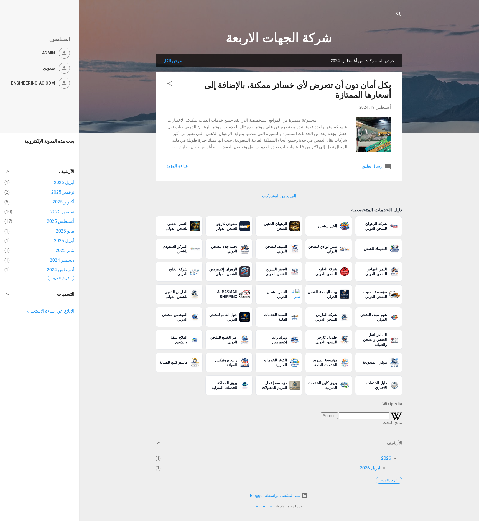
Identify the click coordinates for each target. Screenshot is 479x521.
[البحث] (399, 15)
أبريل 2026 (370, 468)
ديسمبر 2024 (62, 260)
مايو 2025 (65, 231)
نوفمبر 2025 (62, 192)
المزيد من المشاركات (279, 196)
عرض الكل (172, 60)
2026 (386, 458)
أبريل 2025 (64, 240)
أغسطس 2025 (60, 221)
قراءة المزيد (177, 166)
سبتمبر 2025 (62, 211)
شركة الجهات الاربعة (279, 37)
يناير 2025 (65, 250)
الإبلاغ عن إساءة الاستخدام (50, 311)
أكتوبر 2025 (63, 202)
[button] (170, 84)
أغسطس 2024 (60, 269)
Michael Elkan (265, 506)
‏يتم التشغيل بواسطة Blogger (275, 495)
